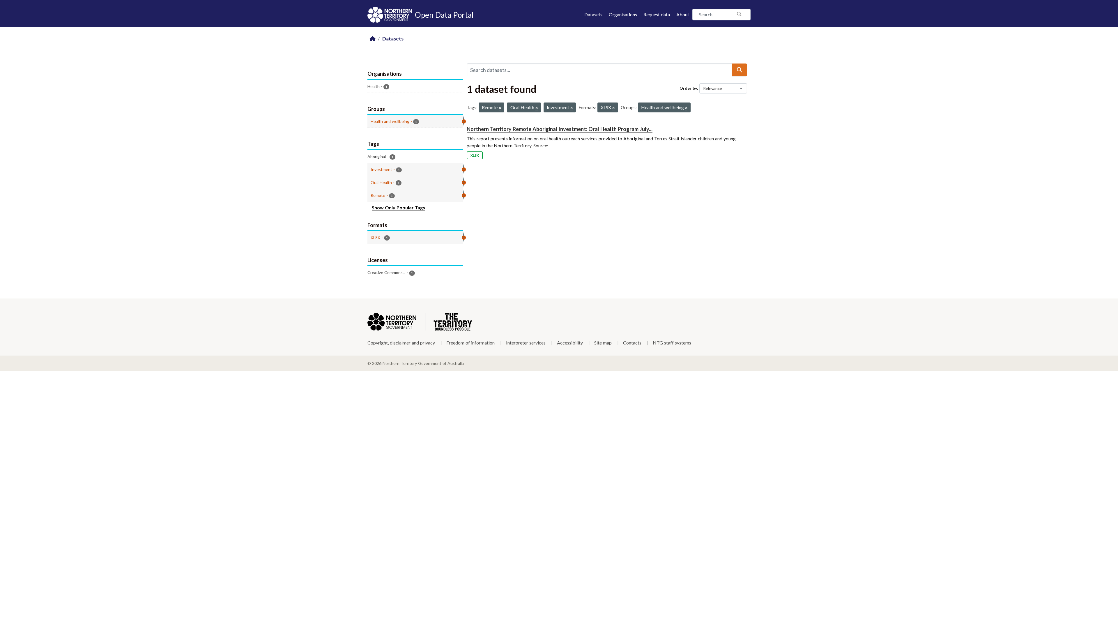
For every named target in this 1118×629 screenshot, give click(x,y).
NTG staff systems (672, 342)
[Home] (373, 39)
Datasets (593, 14)
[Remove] (500, 108)
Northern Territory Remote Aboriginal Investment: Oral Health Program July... (559, 129)
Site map (603, 342)
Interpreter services (526, 342)
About (682, 14)
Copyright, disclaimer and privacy (401, 342)
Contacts (632, 342)
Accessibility (570, 342)
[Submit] (739, 69)
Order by (688, 88)
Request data (656, 14)
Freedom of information (470, 342)
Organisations (623, 14)
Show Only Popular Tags (398, 207)
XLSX (474, 155)
